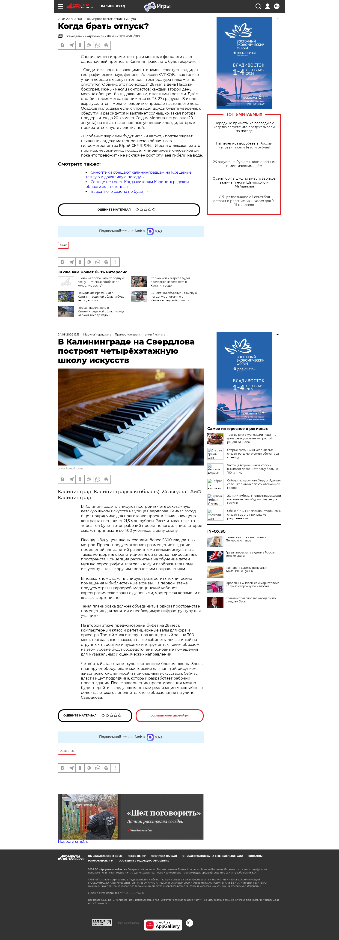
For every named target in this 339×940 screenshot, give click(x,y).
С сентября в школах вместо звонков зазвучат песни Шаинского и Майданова (244, 182)
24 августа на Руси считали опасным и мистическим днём (244, 164)
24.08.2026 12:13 (69, 334)
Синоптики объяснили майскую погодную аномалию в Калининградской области (174, 296)
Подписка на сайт (164, 856)
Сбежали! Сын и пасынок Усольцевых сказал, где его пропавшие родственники (254, 514)
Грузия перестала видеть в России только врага (251, 554)
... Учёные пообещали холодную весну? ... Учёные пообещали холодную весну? (101, 281)
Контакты (255, 856)
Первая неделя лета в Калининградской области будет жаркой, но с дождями (102, 311)
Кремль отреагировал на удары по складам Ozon (251, 600)
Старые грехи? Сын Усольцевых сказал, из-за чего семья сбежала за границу (253, 453)
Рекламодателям (100, 860)
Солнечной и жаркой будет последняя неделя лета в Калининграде (170, 281)
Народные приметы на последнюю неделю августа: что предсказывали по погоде (244, 127)
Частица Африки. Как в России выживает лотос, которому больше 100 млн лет (252, 468)
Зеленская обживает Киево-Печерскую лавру (246, 539)
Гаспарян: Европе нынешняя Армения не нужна (246, 569)
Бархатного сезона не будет (118, 191)
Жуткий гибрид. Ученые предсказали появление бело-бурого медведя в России (254, 499)
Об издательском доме (105, 856)
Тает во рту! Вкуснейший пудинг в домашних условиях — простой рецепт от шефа (251, 438)
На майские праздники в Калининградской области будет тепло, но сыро (102, 296)
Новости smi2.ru (73, 841)
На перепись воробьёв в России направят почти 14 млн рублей (244, 145)
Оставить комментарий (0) (170, 715)
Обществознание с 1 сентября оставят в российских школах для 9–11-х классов (244, 201)
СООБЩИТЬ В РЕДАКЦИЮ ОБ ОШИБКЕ (144, 860)
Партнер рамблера (128, 923)
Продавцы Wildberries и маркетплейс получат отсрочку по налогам (252, 584)
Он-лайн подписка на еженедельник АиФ (212, 856)
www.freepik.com (70, 468)
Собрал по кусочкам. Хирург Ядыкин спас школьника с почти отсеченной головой (254, 484)
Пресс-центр (137, 856)
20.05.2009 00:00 (70, 19)
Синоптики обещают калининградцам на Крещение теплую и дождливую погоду (139, 174)
